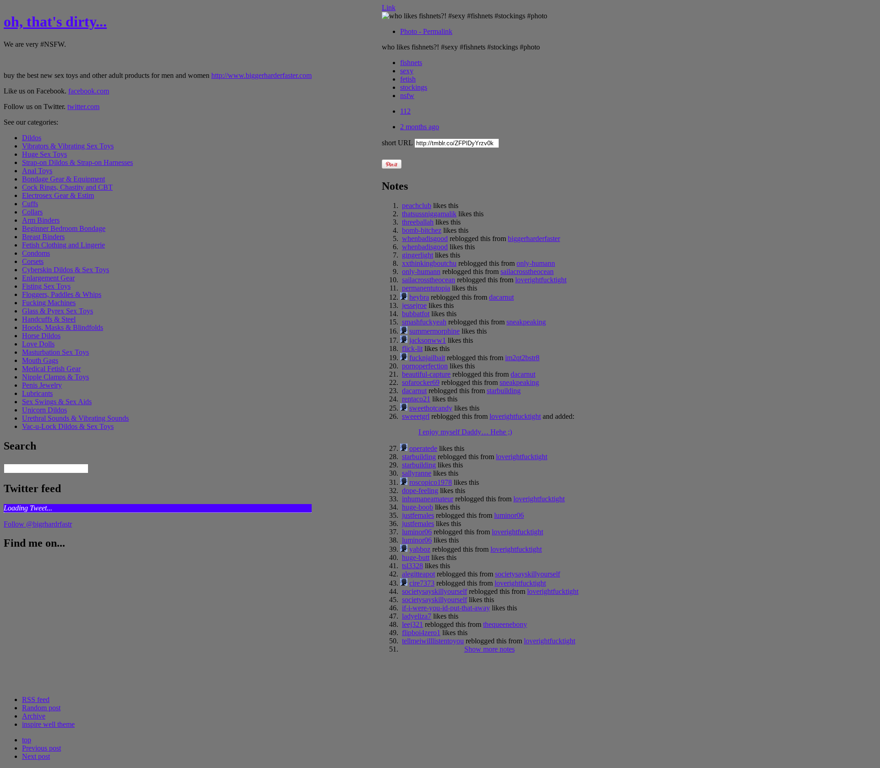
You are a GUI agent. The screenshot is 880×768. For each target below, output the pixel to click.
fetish (408, 79)
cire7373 (421, 583)
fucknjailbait (427, 358)
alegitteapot (418, 574)
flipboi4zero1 (421, 632)
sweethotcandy (430, 408)
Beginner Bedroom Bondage (63, 228)
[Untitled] (403, 331)
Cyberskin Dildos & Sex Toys (65, 270)
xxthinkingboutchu (429, 263)
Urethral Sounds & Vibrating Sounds (75, 418)
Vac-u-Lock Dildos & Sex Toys (68, 426)
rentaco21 (416, 399)
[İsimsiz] (403, 448)
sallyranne (416, 473)
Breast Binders (43, 237)
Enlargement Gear (48, 278)
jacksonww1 (427, 340)
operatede (423, 448)
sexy (406, 71)
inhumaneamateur (427, 499)
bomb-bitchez (421, 230)
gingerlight (417, 255)
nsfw (407, 95)
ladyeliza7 (416, 616)
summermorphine (434, 331)
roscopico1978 (430, 482)
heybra (419, 297)
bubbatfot (415, 314)
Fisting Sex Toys (46, 286)
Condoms (36, 253)
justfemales (418, 515)
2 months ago (419, 127)
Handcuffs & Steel (49, 319)
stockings (413, 87)
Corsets (33, 261)
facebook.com (88, 91)
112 (405, 111)
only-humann (536, 263)
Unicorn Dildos (44, 410)
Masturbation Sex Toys (55, 352)
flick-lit (412, 348)
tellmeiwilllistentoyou (433, 641)
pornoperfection (425, 366)
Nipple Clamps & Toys (55, 377)
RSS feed (36, 699)
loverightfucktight (540, 280)
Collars (32, 212)
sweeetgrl (415, 416)
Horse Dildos (41, 336)
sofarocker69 (421, 382)
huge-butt (415, 557)
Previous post (41, 748)
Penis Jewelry (42, 385)
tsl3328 (412, 566)
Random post (41, 708)
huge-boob (417, 507)
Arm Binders (41, 220)
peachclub (416, 205)
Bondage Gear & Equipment (63, 179)
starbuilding (504, 391)
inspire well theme (48, 724)
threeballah (418, 222)
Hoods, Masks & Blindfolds (62, 327)
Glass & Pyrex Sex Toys (57, 311)
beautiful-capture (426, 374)
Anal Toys (37, 171)
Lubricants (37, 393)
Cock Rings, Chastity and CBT (67, 187)
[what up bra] (403, 297)
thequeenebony (505, 624)
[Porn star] (403, 583)
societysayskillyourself (527, 574)
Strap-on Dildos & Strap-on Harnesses (77, 162)
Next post (36, 756)
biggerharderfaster (534, 238)
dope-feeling (420, 490)
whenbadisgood (425, 238)
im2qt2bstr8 (522, 358)
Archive (33, 716)
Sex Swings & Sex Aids (57, 402)
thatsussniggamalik (429, 214)
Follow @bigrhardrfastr (38, 524)
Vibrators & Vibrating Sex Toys (68, 146)
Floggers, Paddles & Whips (61, 294)
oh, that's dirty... (55, 21)
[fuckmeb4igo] (403, 358)
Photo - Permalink (426, 31)
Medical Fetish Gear (51, 369)
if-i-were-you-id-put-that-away (446, 608)
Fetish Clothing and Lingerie (63, 245)
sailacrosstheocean (527, 271)
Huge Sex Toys (44, 154)
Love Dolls (38, 344)
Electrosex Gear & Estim (58, 195)
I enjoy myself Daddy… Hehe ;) (465, 432)
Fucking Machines (49, 303)
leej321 (412, 624)
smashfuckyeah (424, 322)
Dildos (31, 138)
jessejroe (414, 305)
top (26, 740)
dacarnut (501, 297)
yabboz (419, 549)
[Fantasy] (403, 549)
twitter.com (83, 106)
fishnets (411, 62)
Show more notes (489, 649)
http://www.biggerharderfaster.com (261, 75)
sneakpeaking (526, 322)
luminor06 (509, 515)
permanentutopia (426, 288)
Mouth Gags (40, 360)
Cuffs (30, 204)
